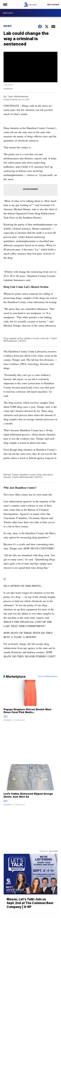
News (8, 26)
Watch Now (52, 5)
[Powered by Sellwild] (53, 851)
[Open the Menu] (5, 4)
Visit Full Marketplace (47, 676)
